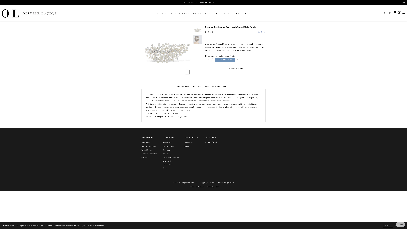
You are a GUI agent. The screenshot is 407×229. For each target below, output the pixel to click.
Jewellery (160, 13)
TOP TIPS (247, 13)
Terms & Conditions (171, 157)
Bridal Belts (146, 150)
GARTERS (197, 13)
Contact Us (188, 143)
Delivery (166, 150)
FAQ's (186, 146)
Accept (388, 225)
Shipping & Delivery (215, 86)
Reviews (197, 86)
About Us (167, 143)
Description (183, 86)
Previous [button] (145, 52)
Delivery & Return (235, 69)
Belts (208, 13)
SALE (237, 13)
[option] (166, 51)
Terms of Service (197, 187)
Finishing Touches (149, 154)
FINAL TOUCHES (223, 13)
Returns (166, 154)
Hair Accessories (179, 13)
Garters (144, 157)
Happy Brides (168, 146)
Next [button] (185, 52)
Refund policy (213, 187)
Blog (165, 168)
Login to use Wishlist (238, 60)
